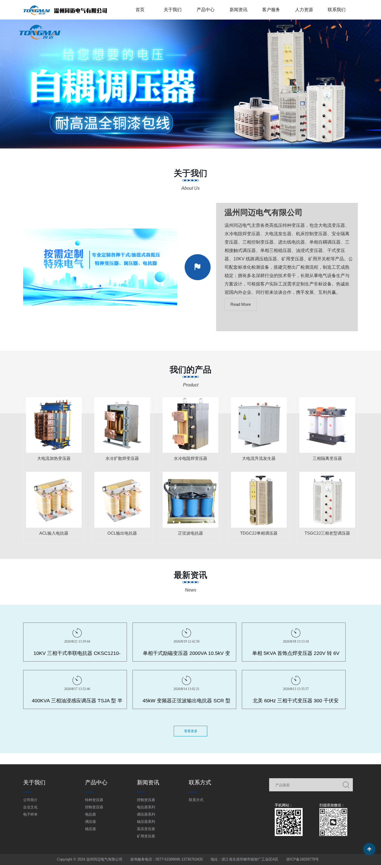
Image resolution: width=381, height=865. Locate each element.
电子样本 (30, 814)
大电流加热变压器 (54, 458)
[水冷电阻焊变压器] (190, 425)
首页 (140, 9)
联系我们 (337, 9)
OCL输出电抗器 (122, 533)
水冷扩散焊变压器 (122, 458)
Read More (240, 304)
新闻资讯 (238, 9)
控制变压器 (94, 807)
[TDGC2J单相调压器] (259, 500)
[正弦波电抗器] (190, 500)
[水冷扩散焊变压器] (122, 425)
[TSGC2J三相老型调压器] (327, 500)
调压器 (90, 822)
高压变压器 (146, 829)
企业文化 (30, 807)
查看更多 (190, 731)
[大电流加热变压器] (54, 425)
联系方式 (196, 800)
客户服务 (271, 9)
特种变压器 (94, 800)
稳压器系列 (146, 822)
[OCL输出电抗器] (122, 500)
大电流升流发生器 (259, 458)
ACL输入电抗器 (53, 533)
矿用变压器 (146, 836)
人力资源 (304, 9)
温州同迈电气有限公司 (264, 212)
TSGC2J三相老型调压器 (327, 533)
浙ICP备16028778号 (302, 859)
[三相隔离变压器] (327, 425)
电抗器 (90, 814)
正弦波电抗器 (190, 533)
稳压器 (90, 829)
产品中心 (205, 9)
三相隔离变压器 (327, 458)
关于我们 (173, 9)
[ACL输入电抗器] (54, 500)
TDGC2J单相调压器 (259, 533)
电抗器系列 (146, 807)
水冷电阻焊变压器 (190, 458)
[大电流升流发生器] (259, 425)
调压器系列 (146, 814)
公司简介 (30, 800)
